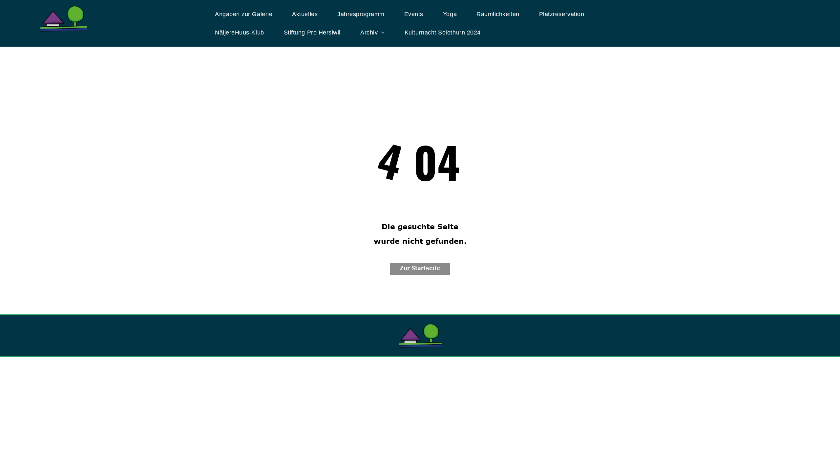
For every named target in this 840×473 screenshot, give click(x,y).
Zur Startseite (420, 268)
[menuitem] (248, 14)
